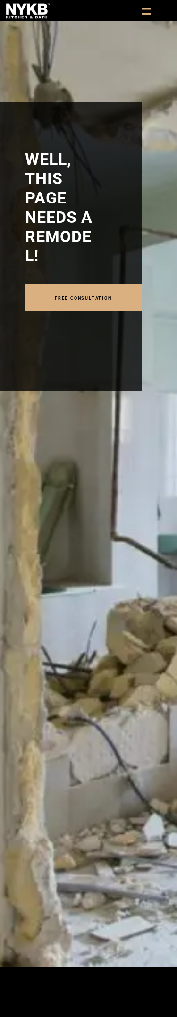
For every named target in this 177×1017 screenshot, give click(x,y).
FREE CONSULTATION (83, 297)
